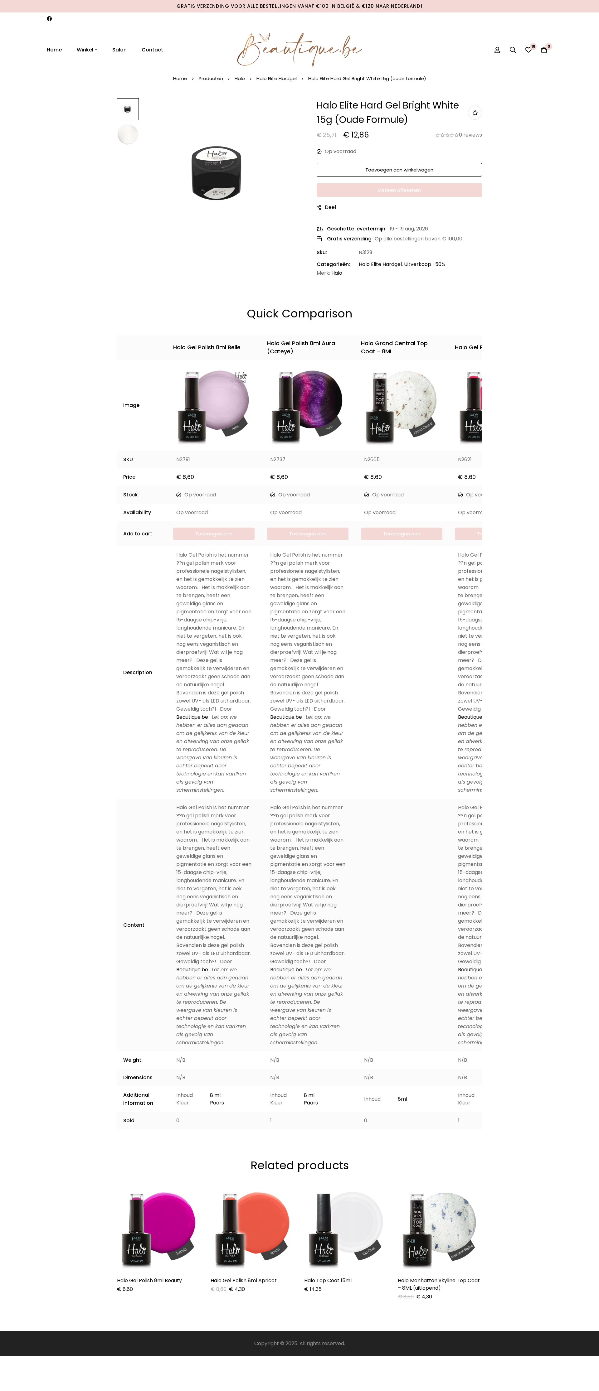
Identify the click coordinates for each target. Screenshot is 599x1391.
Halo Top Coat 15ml (328, 1280)
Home (180, 78)
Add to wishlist (475, 113)
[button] (214, 534)
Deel (330, 207)
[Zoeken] (513, 49)
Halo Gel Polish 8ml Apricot (244, 1280)
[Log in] (497, 49)
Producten (211, 78)
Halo (240, 78)
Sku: (322, 252)
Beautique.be (192, 717)
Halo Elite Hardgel (276, 78)
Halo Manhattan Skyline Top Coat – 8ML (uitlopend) (439, 1284)
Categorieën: (333, 264)
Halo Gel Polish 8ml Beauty (149, 1280)
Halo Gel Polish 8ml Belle (207, 347)
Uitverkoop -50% (424, 264)
